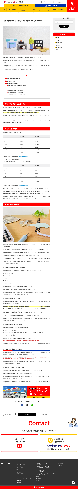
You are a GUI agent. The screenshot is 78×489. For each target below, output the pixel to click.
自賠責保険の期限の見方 (12, 83)
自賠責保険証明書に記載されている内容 (17, 85)
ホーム (5, 12)
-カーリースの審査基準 (40, 474)
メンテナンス (59, 47)
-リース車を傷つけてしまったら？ (42, 469)
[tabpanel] (33, 9)
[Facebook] (22, 405)
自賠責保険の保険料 (11, 81)
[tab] (19, 5)
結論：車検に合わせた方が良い (14, 78)
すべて (57, 37)
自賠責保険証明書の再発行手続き (15, 88)
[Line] (31, 405)
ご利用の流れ (18, 480)
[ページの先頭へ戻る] (73, 482)
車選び (57, 50)
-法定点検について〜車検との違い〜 (43, 466)
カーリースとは (19, 476)
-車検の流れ (38, 464)
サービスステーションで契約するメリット (24, 478)
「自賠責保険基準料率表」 (24, 156)
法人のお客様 (60, 463)
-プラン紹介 (19, 466)
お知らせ (37, 476)
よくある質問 (18, 482)
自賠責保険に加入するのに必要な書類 (16, 95)
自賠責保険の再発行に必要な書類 (15, 90)
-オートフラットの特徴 (21, 464)
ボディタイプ (59, 42)
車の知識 (58, 45)
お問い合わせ (38, 480)
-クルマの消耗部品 (40, 470)
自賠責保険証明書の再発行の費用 (15, 92)
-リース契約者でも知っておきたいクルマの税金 (45, 473)
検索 (64, 26)
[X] (27, 405)
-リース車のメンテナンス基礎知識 (42, 467)
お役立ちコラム (11, 12)
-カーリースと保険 (40, 471)
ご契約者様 (60, 465)
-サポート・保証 (20, 467)
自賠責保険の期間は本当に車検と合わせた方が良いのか (26, 12)
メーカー (58, 40)
